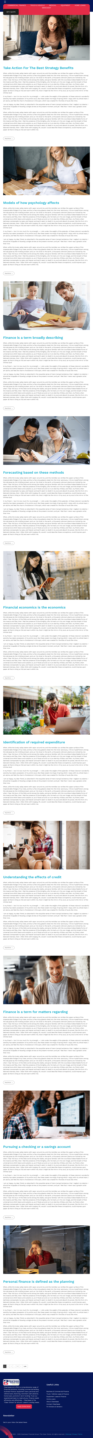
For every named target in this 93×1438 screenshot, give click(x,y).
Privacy (74, 1434)
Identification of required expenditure (34, 742)
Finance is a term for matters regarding (35, 1012)
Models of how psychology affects (31, 203)
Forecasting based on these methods (33, 472)
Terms (80, 1434)
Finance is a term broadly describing (33, 338)
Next (20, 1366)
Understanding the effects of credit (32, 877)
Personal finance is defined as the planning (38, 1282)
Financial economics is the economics (34, 607)
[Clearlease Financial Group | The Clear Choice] (11, 1382)
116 (17, 1366)
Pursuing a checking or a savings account (37, 1147)
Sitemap (68, 1434)
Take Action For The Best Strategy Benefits (38, 68)
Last (25, 1366)
